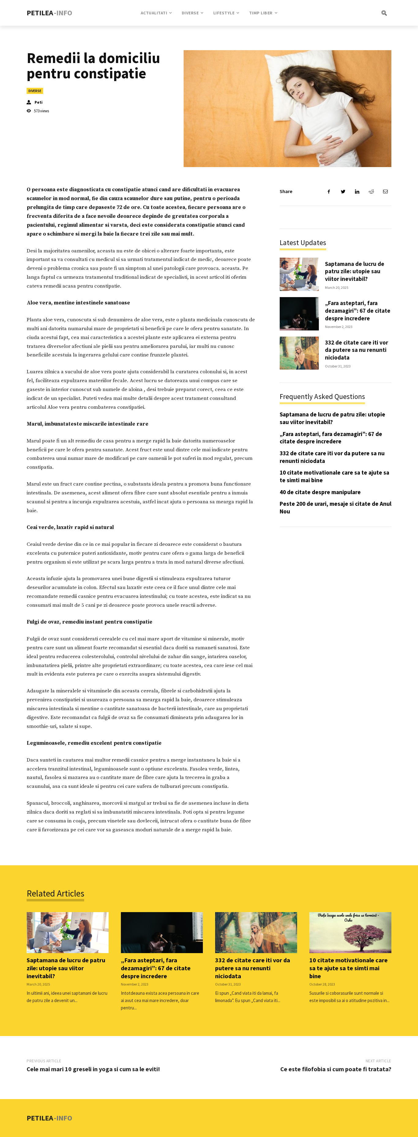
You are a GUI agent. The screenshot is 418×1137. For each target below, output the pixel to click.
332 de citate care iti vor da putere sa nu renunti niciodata (356, 350)
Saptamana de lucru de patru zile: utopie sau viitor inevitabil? (354, 271)
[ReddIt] (371, 191)
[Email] (385, 191)
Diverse (34, 90)
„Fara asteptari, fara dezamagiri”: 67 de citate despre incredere (357, 310)
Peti (39, 102)
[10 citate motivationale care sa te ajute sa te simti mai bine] (350, 932)
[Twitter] (343, 191)
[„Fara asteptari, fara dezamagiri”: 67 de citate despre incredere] (299, 313)
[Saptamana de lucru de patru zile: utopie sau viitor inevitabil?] (299, 274)
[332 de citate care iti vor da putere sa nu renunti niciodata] (299, 353)
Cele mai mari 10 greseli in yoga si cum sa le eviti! (93, 1069)
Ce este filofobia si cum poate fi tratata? (335, 1069)
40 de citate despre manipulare (320, 492)
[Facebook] (329, 191)
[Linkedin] (357, 191)
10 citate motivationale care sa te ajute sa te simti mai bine (348, 968)
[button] (359, 13)
